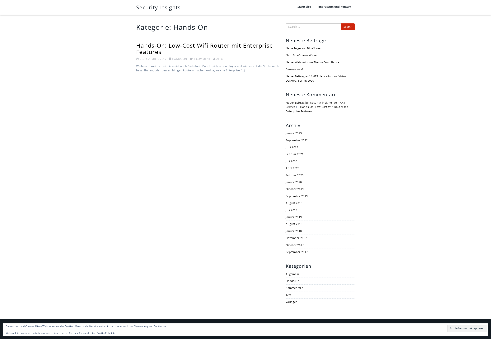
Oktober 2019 (295, 189)
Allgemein (292, 274)
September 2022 (297, 140)
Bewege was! (294, 69)
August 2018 (294, 224)
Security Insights (158, 7)
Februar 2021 (295, 154)
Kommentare (294, 288)
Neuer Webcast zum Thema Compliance (312, 62)
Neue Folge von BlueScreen (304, 48)
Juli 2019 (291, 210)
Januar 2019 (294, 217)
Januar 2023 (294, 133)
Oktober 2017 (295, 245)
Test (288, 295)
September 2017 (297, 252)
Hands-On (179, 59)
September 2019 (297, 196)
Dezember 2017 (296, 238)
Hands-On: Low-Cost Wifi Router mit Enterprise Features (204, 48)
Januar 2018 (294, 231)
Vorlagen (291, 302)
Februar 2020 (295, 175)
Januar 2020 (294, 182)
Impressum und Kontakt (334, 6)
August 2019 (294, 203)
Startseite (304, 6)
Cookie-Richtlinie (106, 333)
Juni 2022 (292, 147)
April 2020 (292, 168)
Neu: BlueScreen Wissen (302, 55)
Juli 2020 (291, 161)
